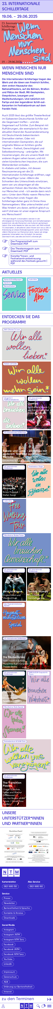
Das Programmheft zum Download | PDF (24, 242)
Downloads (9, 918)
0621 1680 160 (36, 887)
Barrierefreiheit (9, 286)
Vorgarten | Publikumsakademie (11, 399)
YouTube (8, 959)
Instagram (9, 930)
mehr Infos (33, 280)
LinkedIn (8, 964)
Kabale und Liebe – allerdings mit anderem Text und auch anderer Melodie (25, 454)
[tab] (21, 62)
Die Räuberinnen (14, 657)
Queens (33, 404)
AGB (6, 982)
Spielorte (7, 283)
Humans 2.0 (11, 692)
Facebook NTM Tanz (14, 954)
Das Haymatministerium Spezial (13, 605)
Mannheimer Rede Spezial (13, 707)
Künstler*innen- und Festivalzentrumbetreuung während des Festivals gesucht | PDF (29, 260)
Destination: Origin (36, 467)
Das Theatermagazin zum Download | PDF (25, 250)
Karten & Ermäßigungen (12, 280)
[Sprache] (43, 1006)
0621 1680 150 (10, 887)
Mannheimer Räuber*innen (14, 535)
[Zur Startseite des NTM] (26, 1006)
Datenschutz (10, 977)
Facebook (8, 945)
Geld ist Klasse (12, 592)
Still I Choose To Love (12, 330)
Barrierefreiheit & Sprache (17, 908)
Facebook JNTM (11, 950)
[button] (3, 1006)
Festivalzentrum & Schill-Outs (15, 741)
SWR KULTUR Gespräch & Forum (38, 673)
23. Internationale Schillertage (35, 399)
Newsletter (9, 903)
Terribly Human (38, 592)
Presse (7, 898)
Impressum (9, 972)
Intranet (8, 992)
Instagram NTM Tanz (14, 940)
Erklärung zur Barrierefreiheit (18, 987)
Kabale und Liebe (10, 364)
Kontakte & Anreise (13, 913)
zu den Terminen (18, 999)
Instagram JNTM (12, 935)
